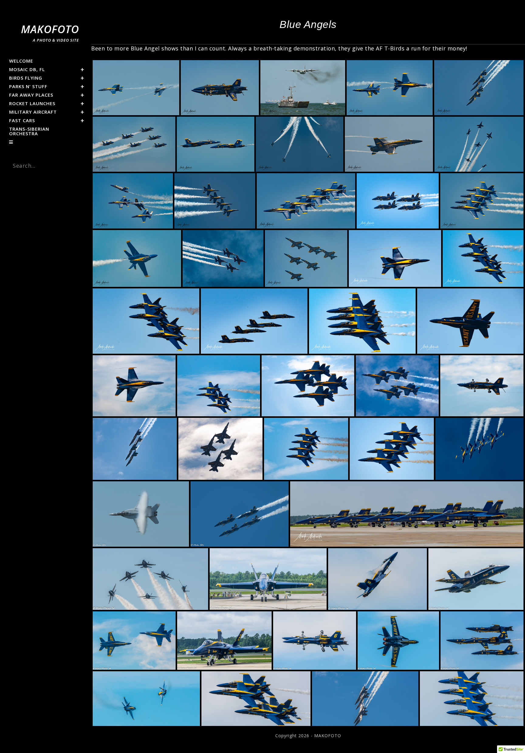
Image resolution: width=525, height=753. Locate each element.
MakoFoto (50, 32)
